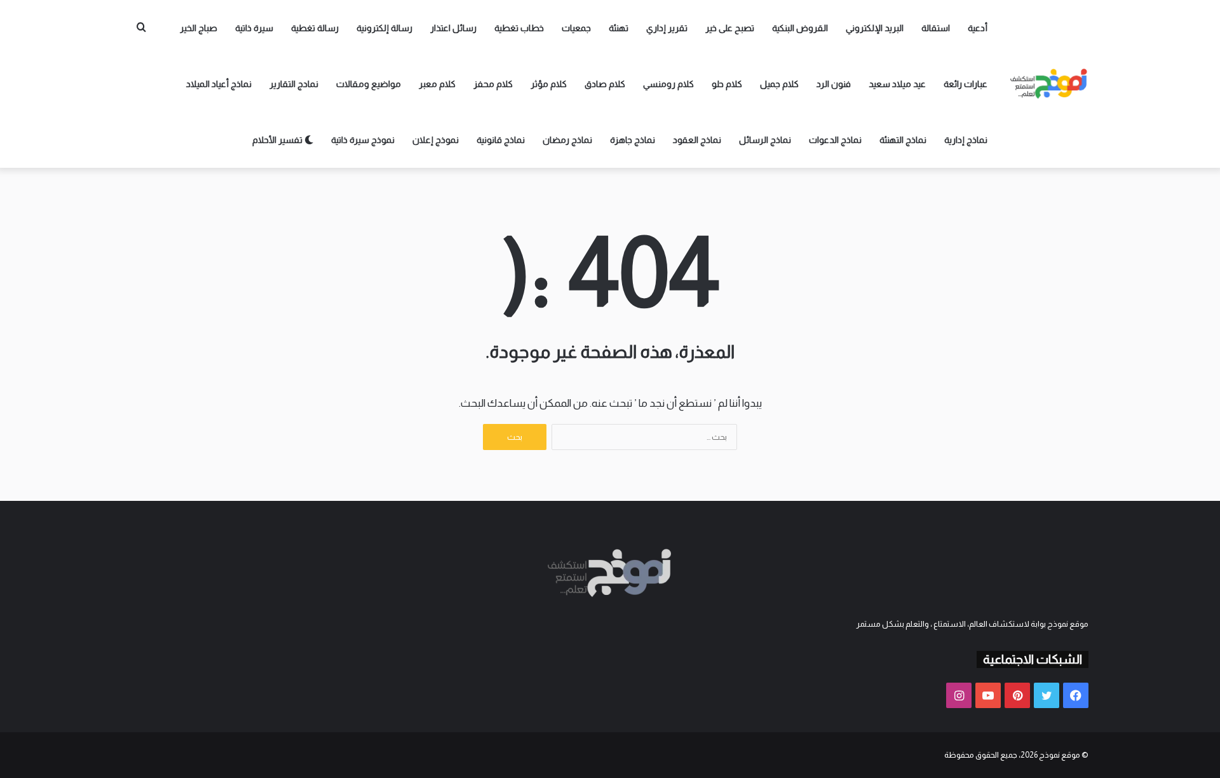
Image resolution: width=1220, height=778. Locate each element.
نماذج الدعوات (835, 140)
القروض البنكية (800, 28)
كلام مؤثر (549, 84)
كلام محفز (493, 84)
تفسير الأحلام (278, 140)
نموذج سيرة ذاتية (363, 140)
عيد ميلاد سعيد (897, 84)
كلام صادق (605, 84)
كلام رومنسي (668, 84)
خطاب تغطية (519, 28)
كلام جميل (779, 84)
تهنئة (618, 28)
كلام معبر (437, 84)
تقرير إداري (667, 28)
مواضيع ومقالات (368, 84)
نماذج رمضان (567, 140)
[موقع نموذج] (1049, 84)
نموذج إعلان (435, 140)
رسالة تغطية (315, 28)
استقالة (935, 28)
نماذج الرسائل (765, 140)
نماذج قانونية (501, 140)
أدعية (977, 28)
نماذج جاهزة (632, 140)
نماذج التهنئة (902, 140)
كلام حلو (727, 84)
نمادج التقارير (293, 84)
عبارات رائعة (965, 84)
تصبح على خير (729, 28)
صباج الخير (198, 28)
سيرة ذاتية (254, 28)
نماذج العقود (697, 140)
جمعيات (576, 28)
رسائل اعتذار (453, 28)
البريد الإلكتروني (875, 28)
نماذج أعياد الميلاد (219, 84)
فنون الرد (834, 84)
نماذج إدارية (965, 140)
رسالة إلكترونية (384, 28)
